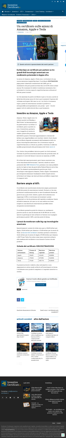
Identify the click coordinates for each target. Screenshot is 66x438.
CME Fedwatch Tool (32, 165)
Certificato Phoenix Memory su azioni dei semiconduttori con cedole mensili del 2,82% (52, 356)
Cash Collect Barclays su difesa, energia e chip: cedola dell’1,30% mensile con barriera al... (55, 390)
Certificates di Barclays (34, 18)
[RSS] (55, 1)
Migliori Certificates (8, 14)
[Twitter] (60, 1)
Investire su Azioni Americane (44, 20)
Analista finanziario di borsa (26, 310)
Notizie (7, 11)
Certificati (49, 11)
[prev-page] (18, 364)
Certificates (24, 18)
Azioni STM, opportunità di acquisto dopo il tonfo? (23, 335)
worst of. (52, 147)
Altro (33, 14)
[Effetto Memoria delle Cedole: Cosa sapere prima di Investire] (26, 389)
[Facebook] (52, 1)
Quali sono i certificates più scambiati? (49, 311)
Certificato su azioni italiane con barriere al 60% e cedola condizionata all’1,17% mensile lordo (37, 356)
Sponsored (24, 289)
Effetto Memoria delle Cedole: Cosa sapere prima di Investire (36, 389)
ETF (21, 11)
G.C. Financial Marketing (8, 429)
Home (18, 18)
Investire (15, 11)
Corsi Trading (39, 11)
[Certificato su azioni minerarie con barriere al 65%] (23, 347)
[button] (63, 11)
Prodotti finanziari (22, 14)
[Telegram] (58, 1)
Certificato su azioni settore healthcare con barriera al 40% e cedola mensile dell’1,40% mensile (37, 336)
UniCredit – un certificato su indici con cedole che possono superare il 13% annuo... (55, 412)
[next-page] (21, 364)
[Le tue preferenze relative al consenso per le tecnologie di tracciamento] (63, 435)
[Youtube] (63, 1)
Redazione (21, 32)
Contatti (59, 423)
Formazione (29, 11)
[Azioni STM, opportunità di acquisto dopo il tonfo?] (23, 327)
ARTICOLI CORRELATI (24, 319)
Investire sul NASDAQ (21, 22)
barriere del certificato (30, 232)
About (53, 423)
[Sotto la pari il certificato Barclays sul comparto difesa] (52, 327)
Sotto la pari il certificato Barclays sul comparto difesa (52, 335)
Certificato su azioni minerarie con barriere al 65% (23, 354)
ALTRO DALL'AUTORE (41, 319)
